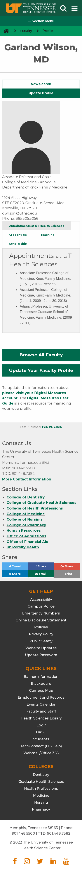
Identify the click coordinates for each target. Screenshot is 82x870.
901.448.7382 (58, 833)
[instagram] (26, 862)
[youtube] (66, 862)
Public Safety (41, 641)
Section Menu (42, 21)
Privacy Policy (41, 634)
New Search (41, 84)
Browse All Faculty (41, 354)
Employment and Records (41, 697)
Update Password (41, 655)
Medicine (41, 795)
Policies (41, 627)
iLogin (41, 725)
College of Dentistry (26, 497)
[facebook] (14, 862)
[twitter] (40, 862)
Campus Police (41, 606)
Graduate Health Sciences (41, 782)
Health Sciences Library (41, 718)
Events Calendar (41, 704)
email (42, 573)
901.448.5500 (23, 833)
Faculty (26, 31)
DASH (41, 732)
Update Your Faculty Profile (41, 370)
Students (41, 739)
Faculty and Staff (41, 711)
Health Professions (41, 788)
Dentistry (41, 775)
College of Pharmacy (26, 525)
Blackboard (41, 684)
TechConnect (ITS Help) (41, 746)
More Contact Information (26, 479)
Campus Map (41, 690)
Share (45, 567)
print (68, 573)
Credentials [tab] (18, 234)
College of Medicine (26, 514)
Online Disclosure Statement (41, 620)
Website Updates (41, 648)
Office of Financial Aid (28, 542)
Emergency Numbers (41, 613)
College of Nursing (24, 519)
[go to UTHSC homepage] (4, 31)
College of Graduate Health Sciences (41, 503)
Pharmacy (41, 809)
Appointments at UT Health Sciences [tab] (36, 226)
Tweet (19, 567)
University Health (23, 547)
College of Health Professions (35, 508)
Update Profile (41, 93)
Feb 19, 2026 (52, 427)
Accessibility (41, 599)
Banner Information (41, 677)
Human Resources (24, 530)
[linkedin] (53, 862)
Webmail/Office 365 (41, 753)
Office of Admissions (26, 536)
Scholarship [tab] (18, 243)
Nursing (41, 802)
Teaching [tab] (47, 234)
